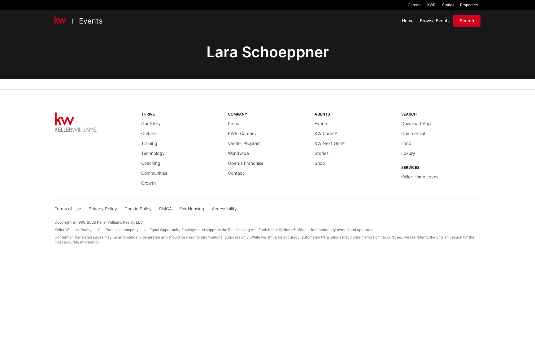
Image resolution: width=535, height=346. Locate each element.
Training (149, 143)
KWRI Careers (242, 133)
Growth (148, 183)
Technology (153, 153)
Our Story (151, 123)
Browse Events (435, 20)
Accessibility (224, 208)
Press (233, 123)
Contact (236, 173)
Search (467, 20)
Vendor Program (244, 143)
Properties (469, 4)
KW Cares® (326, 133)
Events (91, 20)
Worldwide (238, 153)
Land (406, 143)
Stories (448, 4)
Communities (154, 173)
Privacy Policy (103, 208)
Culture (148, 133)
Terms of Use (67, 208)
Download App (416, 123)
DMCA (165, 208)
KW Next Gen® (330, 143)
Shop (320, 163)
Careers (414, 4)
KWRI (432, 4)
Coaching (150, 163)
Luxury (408, 153)
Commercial (413, 133)
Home (408, 20)
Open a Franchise (245, 163)
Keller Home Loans (419, 176)
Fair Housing (191, 208)
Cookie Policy (138, 208)
